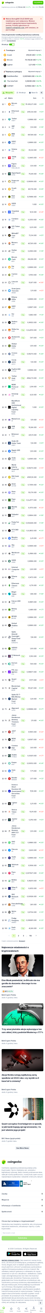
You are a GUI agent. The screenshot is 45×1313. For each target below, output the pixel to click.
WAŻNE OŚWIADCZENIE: (10, 1260)
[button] (22, 1148)
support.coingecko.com (15, 28)
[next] (36, 936)
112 (30, 936)
